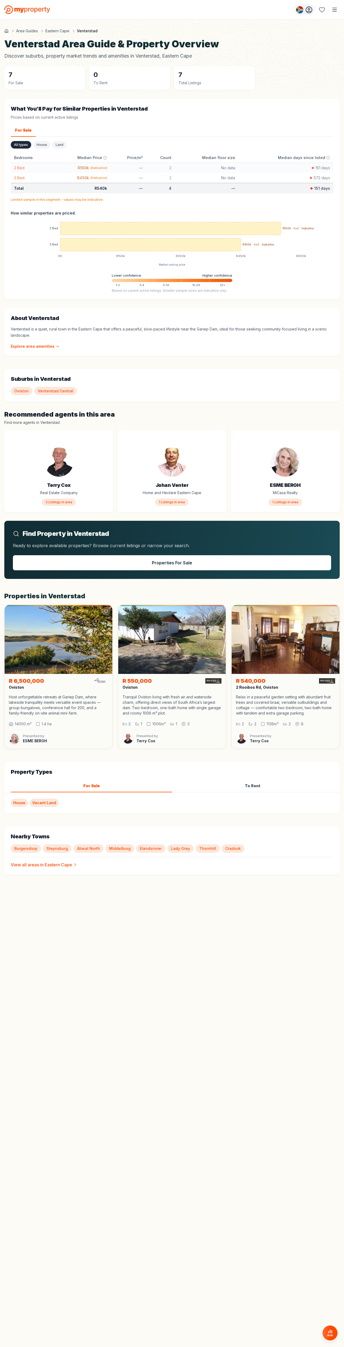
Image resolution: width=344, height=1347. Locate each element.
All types (21, 145)
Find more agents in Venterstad (32, 422)
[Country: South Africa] (304, 9)
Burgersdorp (25, 848)
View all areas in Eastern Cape (41, 864)
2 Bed (19, 168)
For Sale (23, 130)
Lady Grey (180, 848)
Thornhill (207, 848)
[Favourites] (322, 9)
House (42, 145)
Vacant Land (44, 802)
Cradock (233, 848)
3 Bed (19, 177)
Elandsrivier (151, 848)
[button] (58, 705)
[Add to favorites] (106, 437)
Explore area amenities (33, 346)
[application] (172, 240)
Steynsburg (57, 848)
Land (59, 145)
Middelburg (120, 848)
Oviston (21, 391)
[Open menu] (334, 10)
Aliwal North (88, 848)
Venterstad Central (55, 391)
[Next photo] (106, 639)
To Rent (252, 785)
